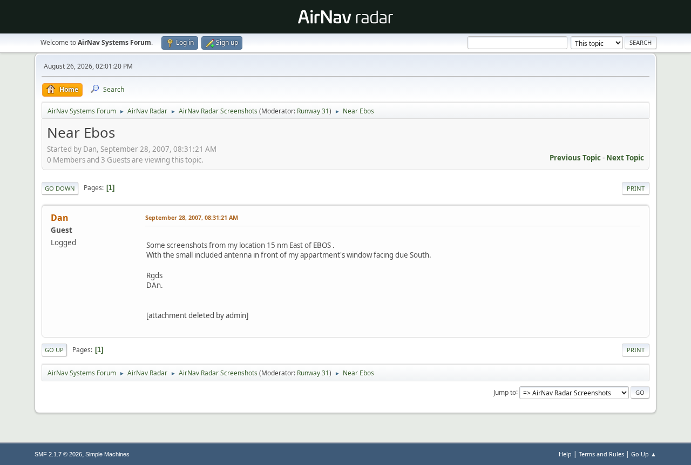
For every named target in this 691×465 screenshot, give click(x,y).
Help (565, 454)
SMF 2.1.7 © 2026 (58, 454)
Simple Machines (107, 454)
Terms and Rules (601, 454)
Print (636, 188)
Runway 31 (313, 111)
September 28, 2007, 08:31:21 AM (191, 217)
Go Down (60, 188)
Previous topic (575, 158)
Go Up (54, 350)
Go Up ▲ (643, 454)
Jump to (504, 391)
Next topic (625, 158)
